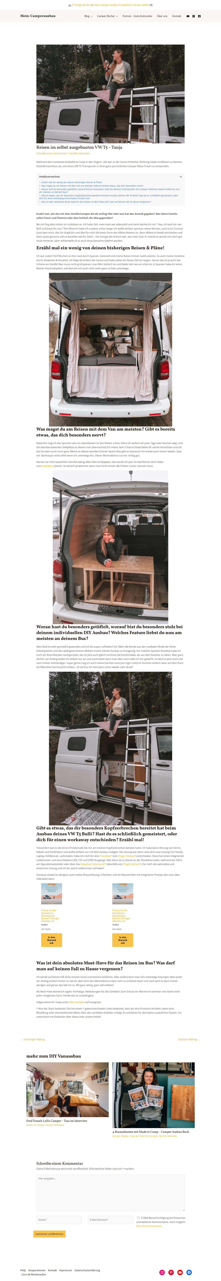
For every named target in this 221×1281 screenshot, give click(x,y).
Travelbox (105, 856)
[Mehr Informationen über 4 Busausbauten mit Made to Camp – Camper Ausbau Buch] (153, 1095)
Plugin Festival (126, 856)
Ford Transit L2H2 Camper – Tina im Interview (56, 1121)
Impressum (65, 1270)
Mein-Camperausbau (37, 16)
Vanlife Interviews (79, 153)
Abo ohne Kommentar (148, 1226)
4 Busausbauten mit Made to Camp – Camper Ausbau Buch (150, 1132)
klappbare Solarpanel (93, 864)
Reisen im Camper (35, 1125)
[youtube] (188, 16)
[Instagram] (193, 16)
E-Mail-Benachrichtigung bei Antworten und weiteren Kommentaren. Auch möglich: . (161, 1222)
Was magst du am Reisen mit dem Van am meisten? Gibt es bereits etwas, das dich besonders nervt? (92, 185)
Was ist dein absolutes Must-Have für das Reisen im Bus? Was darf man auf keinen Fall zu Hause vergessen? (96, 201)
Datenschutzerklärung (87, 1270)
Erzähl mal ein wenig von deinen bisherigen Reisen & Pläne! (71, 182)
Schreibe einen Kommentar (52, 153)
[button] (90, 16)
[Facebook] (199, 16)
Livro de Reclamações (33, 1274)
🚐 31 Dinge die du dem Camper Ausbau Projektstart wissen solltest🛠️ (110, 5)
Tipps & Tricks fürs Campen (144, 1136)
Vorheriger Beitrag (33, 1039)
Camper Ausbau (120, 1136)
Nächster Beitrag (189, 1039)
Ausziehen (48, 466)
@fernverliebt (76, 1002)
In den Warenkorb (51, 940)
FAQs (23, 1270)
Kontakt (52, 1270)
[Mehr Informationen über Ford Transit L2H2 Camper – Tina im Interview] (67, 1089)
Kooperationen (37, 1270)
